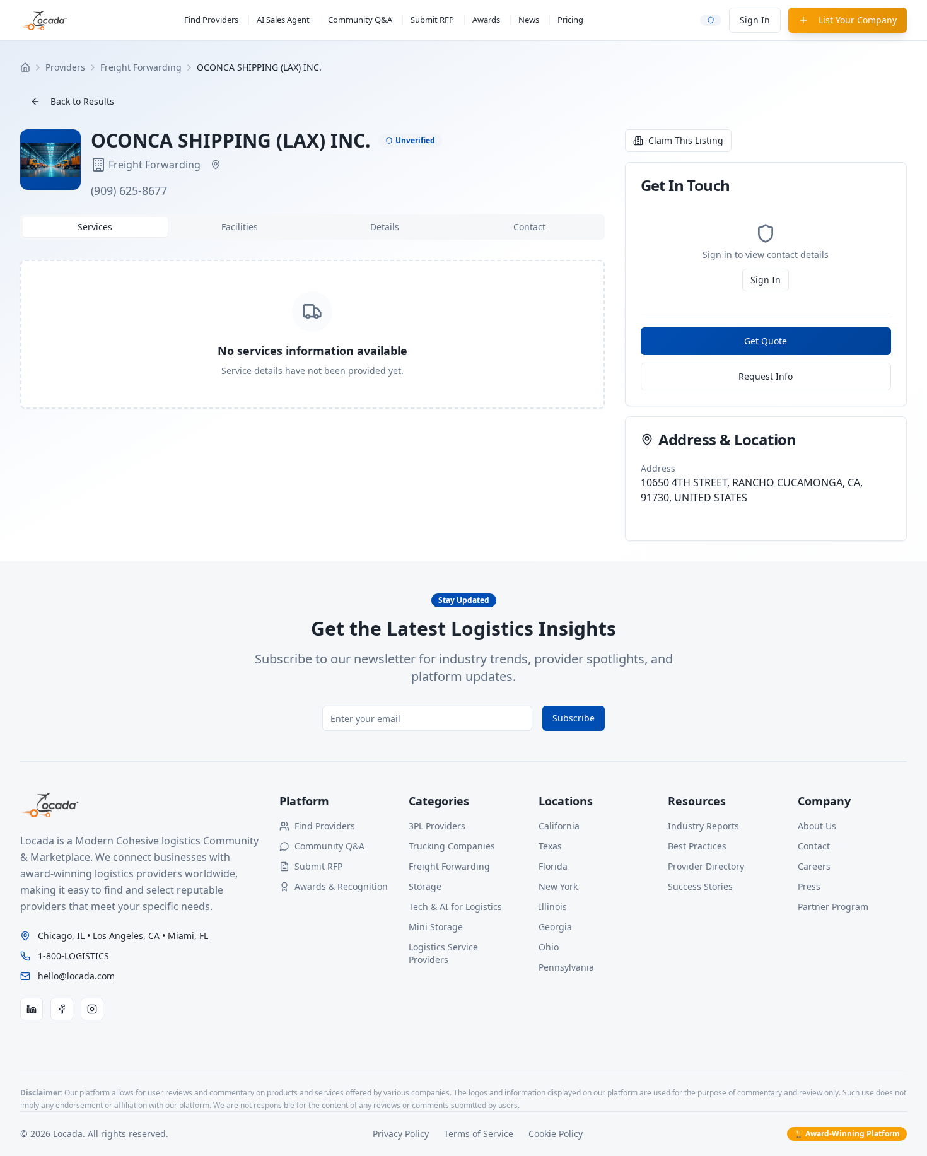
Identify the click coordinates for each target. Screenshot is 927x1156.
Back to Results (82, 101)
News (528, 19)
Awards (486, 19)
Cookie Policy (555, 1134)
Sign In (755, 20)
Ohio (549, 947)
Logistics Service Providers (443, 953)
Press (809, 886)
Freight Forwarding (449, 866)
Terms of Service (478, 1134)
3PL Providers (437, 826)
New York (558, 886)
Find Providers (211, 19)
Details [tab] (384, 227)
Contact (814, 846)
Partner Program (833, 907)
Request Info (765, 376)
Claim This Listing (685, 140)
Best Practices (697, 846)
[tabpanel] (312, 334)
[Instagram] (92, 1009)
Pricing (570, 19)
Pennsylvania (566, 967)
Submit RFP (432, 19)
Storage (425, 886)
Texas (550, 846)
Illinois (553, 907)
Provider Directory (706, 866)
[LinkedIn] (31, 1009)
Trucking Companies (452, 846)
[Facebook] (61, 1009)
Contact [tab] (529, 227)
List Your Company (858, 20)
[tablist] (312, 227)
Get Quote (765, 341)
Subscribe (573, 718)
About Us (817, 826)
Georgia (555, 927)
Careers (814, 866)
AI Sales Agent (283, 19)
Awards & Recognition (341, 886)
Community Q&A (360, 19)
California (559, 826)
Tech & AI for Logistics (455, 907)
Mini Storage (436, 927)
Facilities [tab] (239, 227)
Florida (553, 866)
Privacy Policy (401, 1134)
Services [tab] (95, 227)
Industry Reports (703, 826)
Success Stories (700, 886)
